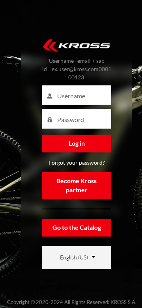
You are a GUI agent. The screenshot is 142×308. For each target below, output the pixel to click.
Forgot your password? (77, 162)
